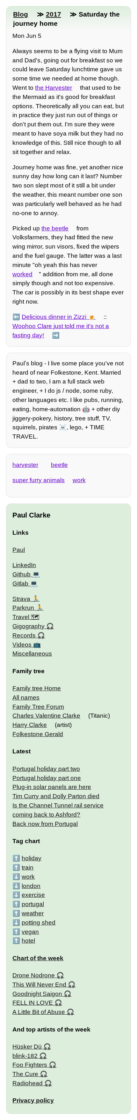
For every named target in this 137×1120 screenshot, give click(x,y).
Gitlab (20, 583)
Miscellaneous (32, 653)
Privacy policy (33, 1100)
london (31, 886)
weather (33, 913)
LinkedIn (24, 565)
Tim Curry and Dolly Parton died (55, 796)
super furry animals (38, 480)
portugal (33, 904)
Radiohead (27, 1083)
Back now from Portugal (45, 824)
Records (24, 635)
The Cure (25, 1074)
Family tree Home (36, 688)
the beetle (54, 228)
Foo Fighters (29, 1064)
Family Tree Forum (38, 706)
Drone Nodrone (33, 975)
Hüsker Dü (27, 1046)
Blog (20, 14)
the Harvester (53, 87)
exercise (33, 894)
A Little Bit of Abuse (38, 1012)
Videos (22, 644)
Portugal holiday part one (46, 778)
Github (21, 574)
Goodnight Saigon (37, 993)
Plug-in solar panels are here (51, 787)
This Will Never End (39, 984)
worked (22, 274)
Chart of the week (37, 958)
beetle (59, 464)
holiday (31, 858)
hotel (28, 940)
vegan (30, 931)
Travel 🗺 (25, 617)
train (27, 867)
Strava (21, 598)
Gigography (28, 626)
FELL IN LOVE (32, 1002)
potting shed (38, 922)
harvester (25, 464)
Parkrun (23, 607)
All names (26, 697)
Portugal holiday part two (46, 768)
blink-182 (25, 1056)
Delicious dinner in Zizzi (54, 316)
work (79, 480)
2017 (53, 14)
